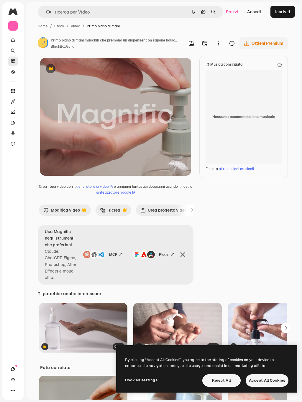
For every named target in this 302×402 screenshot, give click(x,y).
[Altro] (13, 390)
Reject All (221, 380)
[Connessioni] (13, 369)
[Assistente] (13, 144)
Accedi (254, 11)
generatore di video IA (94, 186)
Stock (59, 26)
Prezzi (232, 11)
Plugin (164, 254)
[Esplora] (13, 72)
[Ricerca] (13, 50)
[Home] (13, 40)
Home (43, 26)
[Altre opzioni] (218, 43)
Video (75, 26)
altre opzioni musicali (236, 169)
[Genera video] (13, 122)
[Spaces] (13, 101)
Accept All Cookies (267, 380)
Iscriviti (282, 11)
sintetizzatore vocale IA (115, 192)
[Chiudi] (182, 254)
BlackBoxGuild (62, 46)
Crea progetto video (163, 211)
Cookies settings (141, 380)
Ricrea (110, 211)
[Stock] (13, 61)
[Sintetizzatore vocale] (13, 133)
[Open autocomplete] (46, 12)
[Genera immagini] (13, 112)
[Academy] (13, 379)
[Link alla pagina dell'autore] (43, 43)
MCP (113, 254)
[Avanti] (191, 210)
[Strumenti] (13, 91)
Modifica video (61, 211)
